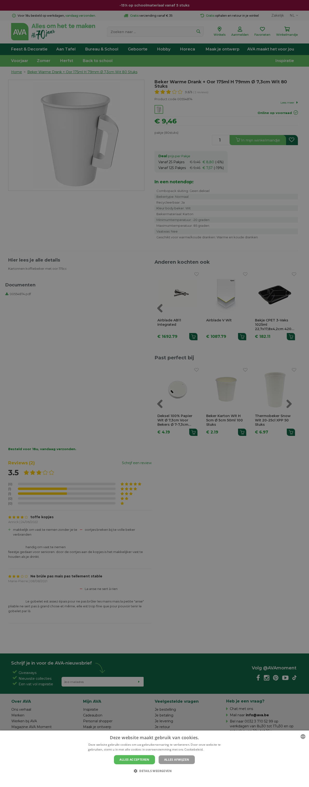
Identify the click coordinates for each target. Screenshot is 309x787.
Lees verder (212, 749)
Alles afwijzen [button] (176, 760)
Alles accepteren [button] (134, 760)
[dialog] (154, 758)
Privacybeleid (151, 779)
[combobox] (303, 736)
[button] (154, 770)
